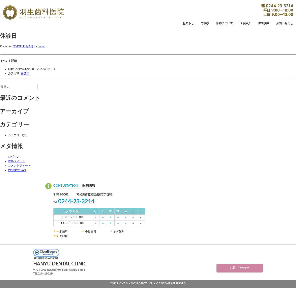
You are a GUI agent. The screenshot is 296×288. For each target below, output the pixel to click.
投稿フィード (16, 161)
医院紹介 (245, 23)
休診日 (25, 73)
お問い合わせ (284, 23)
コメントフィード (19, 165)
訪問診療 (263, 23)
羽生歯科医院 (33, 12)
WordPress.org (17, 170)
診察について (224, 23)
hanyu (41, 46)
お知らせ (188, 23)
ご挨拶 (205, 23)
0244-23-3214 (277, 10)
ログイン (13, 156)
